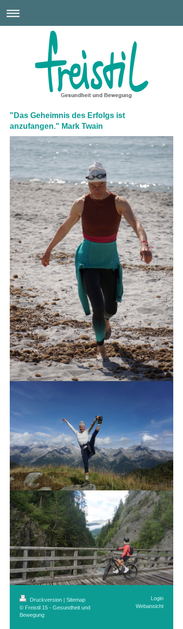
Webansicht (149, 606)
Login (157, 598)
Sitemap (75, 600)
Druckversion (45, 600)
